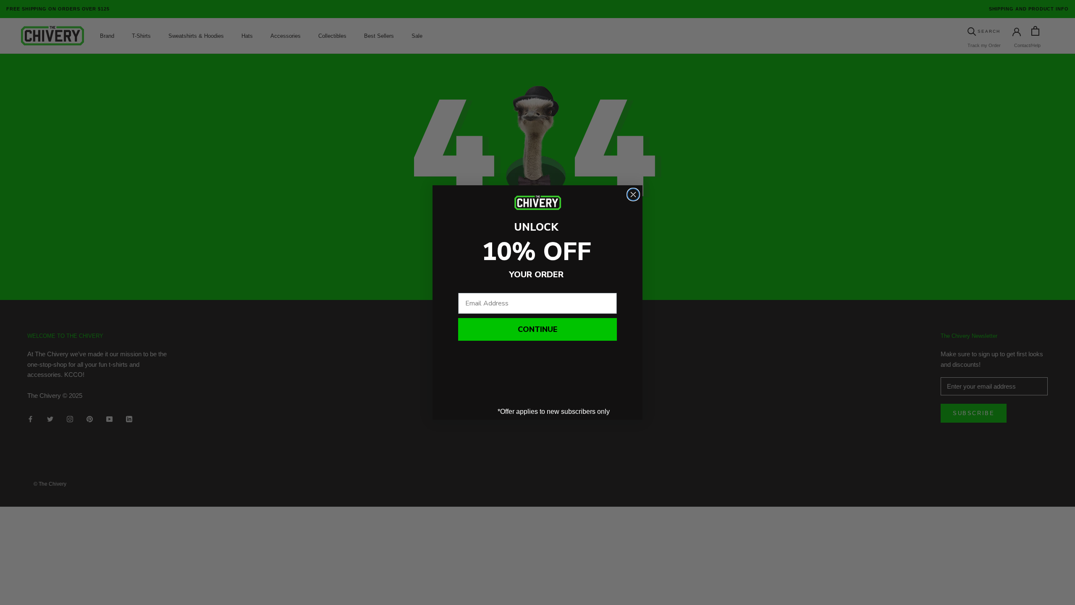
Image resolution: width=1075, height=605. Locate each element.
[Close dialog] (633, 194)
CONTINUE (537, 329)
